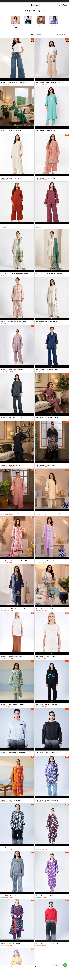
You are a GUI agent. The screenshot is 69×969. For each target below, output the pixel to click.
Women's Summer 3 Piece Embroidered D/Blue (13, 609)
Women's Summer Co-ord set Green (11, 130)
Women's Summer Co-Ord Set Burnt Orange (13, 226)
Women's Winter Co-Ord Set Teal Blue (11, 417)
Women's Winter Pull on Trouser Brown (11, 656)
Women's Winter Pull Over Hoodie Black (46, 704)
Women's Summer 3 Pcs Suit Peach (45, 178)
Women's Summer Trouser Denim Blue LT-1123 (13, 82)
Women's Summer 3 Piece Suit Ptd (45, 609)
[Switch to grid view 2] (32, 34)
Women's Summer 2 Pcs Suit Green (45, 130)
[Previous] (1, 22)
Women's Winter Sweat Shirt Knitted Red (47, 943)
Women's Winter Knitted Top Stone (45, 656)
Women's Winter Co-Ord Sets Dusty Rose (47, 417)
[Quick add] (17, 79)
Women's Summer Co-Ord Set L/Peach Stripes (13, 321)
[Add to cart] (17, 271)
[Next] (67, 22)
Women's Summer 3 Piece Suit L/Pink (11, 513)
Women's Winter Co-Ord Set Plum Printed (47, 848)
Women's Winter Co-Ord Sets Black (10, 465)
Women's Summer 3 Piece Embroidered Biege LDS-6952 (51, 513)
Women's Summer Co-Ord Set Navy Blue (47, 369)
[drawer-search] (57, 5)
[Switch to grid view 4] (39, 34)
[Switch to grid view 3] (35, 34)
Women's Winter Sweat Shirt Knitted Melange (13, 752)
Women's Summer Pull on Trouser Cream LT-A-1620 (50, 82)
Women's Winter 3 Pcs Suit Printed (10, 800)
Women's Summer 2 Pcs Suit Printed (45, 465)
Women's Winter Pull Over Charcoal (10, 896)
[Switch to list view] (29, 34)
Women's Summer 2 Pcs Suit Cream (11, 178)
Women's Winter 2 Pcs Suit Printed (45, 896)
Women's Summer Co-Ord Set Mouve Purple (13, 369)
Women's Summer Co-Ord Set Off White (47, 321)
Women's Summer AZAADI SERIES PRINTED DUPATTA (15, 274)
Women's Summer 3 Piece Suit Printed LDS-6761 (14, 561)
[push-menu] (2, 5)
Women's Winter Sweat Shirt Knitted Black (47, 752)
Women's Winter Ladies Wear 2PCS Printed (12, 704)
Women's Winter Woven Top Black (10, 848)
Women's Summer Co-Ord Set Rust (45, 226)
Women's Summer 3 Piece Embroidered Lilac (48, 561)
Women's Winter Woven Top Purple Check (47, 800)
